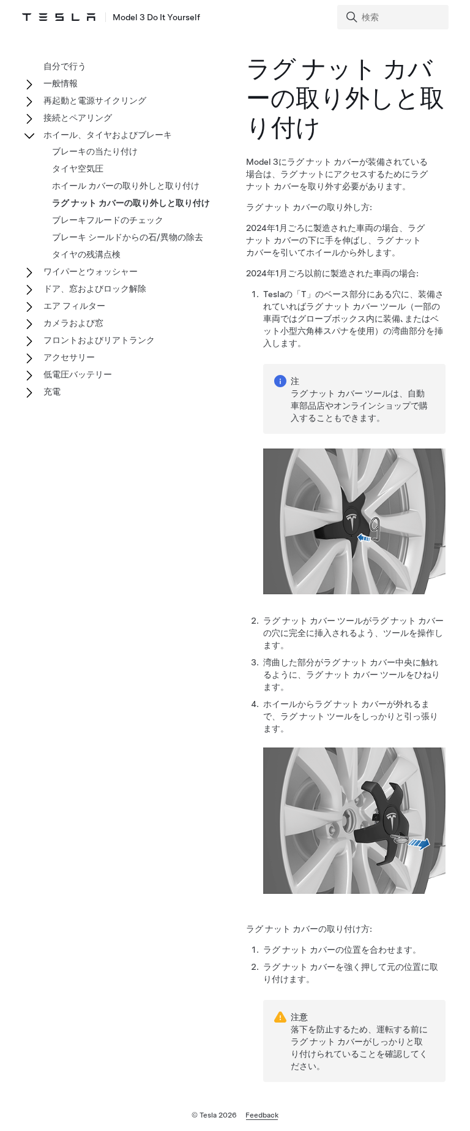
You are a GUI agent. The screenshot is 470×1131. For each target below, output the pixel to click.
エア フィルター (74, 306)
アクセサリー (69, 357)
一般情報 (60, 83)
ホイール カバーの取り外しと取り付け (126, 186)
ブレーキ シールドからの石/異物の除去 (127, 237)
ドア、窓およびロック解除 (94, 288)
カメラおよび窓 (73, 323)
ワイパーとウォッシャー (90, 271)
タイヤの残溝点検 (86, 254)
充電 (52, 391)
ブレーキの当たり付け (95, 151)
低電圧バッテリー (77, 374)
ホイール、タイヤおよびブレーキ (107, 135)
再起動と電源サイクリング (94, 100)
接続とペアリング (77, 118)
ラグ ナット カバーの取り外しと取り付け (131, 203)
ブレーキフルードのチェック (107, 220)
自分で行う (64, 66)
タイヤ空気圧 (77, 168)
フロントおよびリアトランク (99, 340)
